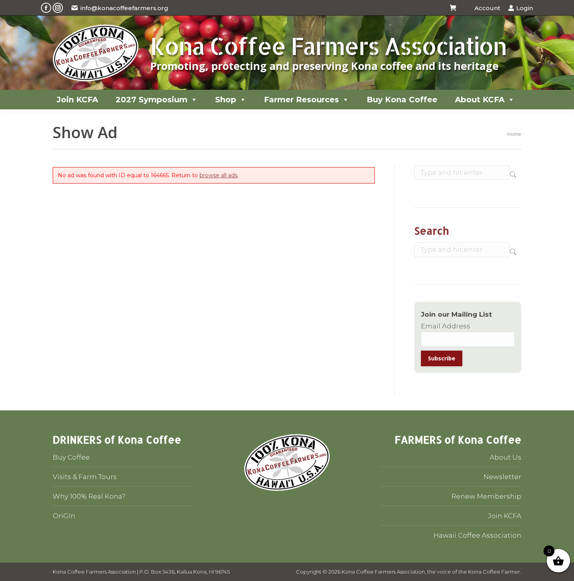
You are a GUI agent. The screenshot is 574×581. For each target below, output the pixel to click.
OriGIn (64, 516)
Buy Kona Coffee (402, 99)
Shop (225, 99)
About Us (505, 457)
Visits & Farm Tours (85, 477)
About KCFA (479, 99)
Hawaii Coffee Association (477, 535)
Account (487, 8)
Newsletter (502, 477)
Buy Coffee (71, 457)
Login (524, 8)
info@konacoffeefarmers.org (124, 8)
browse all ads (218, 175)
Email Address (445, 326)
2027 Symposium (151, 99)
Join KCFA (77, 99)
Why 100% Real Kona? (89, 496)
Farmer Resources (301, 99)
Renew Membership (486, 496)
